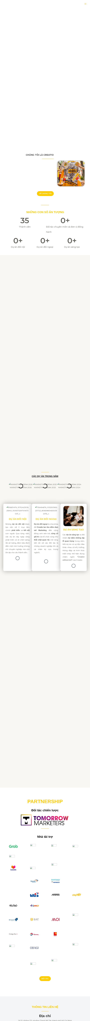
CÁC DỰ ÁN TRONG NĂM (45, 476)
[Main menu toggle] (85, 3)
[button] (3, 489)
